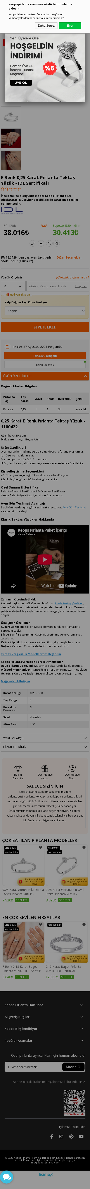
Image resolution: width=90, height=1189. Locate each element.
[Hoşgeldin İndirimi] (45, 62)
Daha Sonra (46, 25)
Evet (70, 25)
